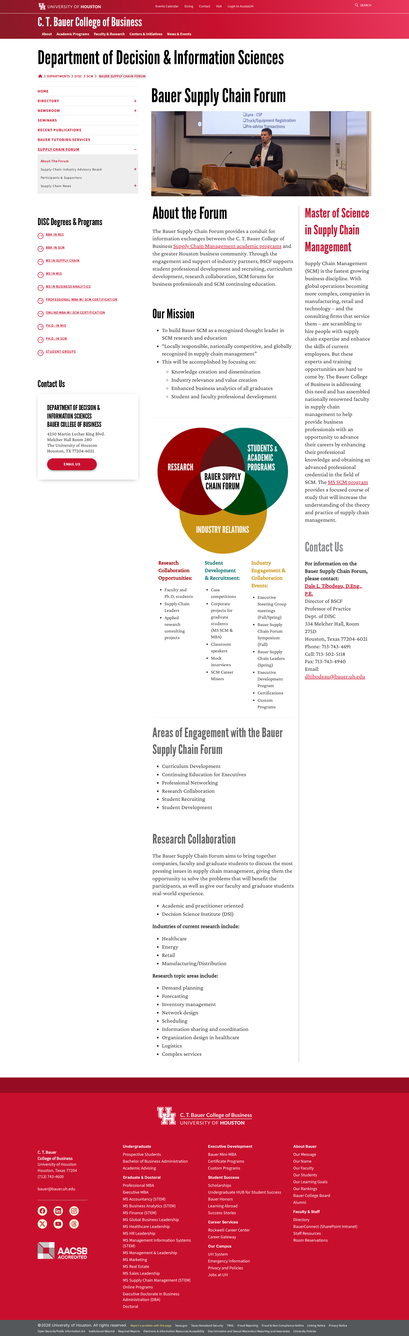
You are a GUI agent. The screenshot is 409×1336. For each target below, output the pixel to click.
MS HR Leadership (139, 1233)
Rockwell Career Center (229, 1230)
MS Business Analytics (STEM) (149, 1206)
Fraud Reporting (247, 1325)
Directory (48, 101)
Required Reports (129, 1331)
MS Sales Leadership (141, 1273)
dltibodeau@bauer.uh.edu (335, 676)
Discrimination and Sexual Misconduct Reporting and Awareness (249, 1331)
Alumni (299, 1202)
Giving (188, 6)
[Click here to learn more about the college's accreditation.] (62, 1250)
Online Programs (138, 1287)
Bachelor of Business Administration (155, 1161)
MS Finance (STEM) (139, 1213)
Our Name (302, 1161)
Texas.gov (181, 1325)
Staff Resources (307, 1233)
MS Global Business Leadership (151, 1220)
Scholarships (219, 1185)
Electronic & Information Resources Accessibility (173, 1331)
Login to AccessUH (240, 6)
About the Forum (55, 161)
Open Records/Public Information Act (61, 1331)
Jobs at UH (218, 1275)
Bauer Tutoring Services (64, 139)
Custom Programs (224, 1168)
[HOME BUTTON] (40, 76)
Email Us (72, 464)
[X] (42, 1224)
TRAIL (230, 1325)
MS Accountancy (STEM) (144, 1199)
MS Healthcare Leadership (146, 1227)
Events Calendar (167, 6)
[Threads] (74, 1224)
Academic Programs (73, 34)
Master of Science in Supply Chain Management (337, 230)
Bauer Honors (220, 1199)
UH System (218, 1254)
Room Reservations (310, 1240)
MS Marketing (135, 1260)
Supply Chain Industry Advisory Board (71, 169)
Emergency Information (229, 1261)
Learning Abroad (223, 1206)
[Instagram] (74, 1211)
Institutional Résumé (102, 1331)
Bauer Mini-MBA (222, 1154)
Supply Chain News (56, 186)
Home (43, 91)
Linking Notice (316, 1325)
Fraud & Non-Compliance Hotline (283, 1325)
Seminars (47, 120)
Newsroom (49, 110)
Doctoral (130, 1307)
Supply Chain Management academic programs (227, 246)
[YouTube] (58, 1224)
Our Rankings (305, 1189)
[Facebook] (42, 1211)
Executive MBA (135, 1192)
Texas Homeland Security (207, 1325)
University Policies (304, 1331)
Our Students (305, 1175)
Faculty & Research (109, 34)
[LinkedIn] (58, 1211)
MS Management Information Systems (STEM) (157, 1243)
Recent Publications (59, 130)
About (47, 34)
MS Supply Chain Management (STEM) (157, 1280)
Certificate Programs (226, 1161)
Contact (204, 6)
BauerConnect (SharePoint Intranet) (325, 1227)
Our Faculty (303, 1168)
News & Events (179, 34)
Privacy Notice (338, 1325)
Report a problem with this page (150, 1325)
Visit (219, 6)
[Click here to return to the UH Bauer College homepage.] (204, 1116)
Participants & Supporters (61, 177)
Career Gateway (222, 1237)
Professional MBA (138, 1185)
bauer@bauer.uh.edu (56, 1189)
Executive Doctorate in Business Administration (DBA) (151, 1297)
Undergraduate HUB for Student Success (244, 1192)
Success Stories (222, 1213)
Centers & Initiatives (145, 34)
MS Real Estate (136, 1267)
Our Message (304, 1154)
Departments (58, 76)
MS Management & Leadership (150, 1253)
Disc (78, 76)
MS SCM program (348, 482)
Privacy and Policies (225, 1268)
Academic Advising (139, 1168)
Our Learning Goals (310, 1182)
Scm (90, 76)
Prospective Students (142, 1154)
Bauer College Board (311, 1196)
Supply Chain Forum (58, 149)
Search (365, 5)
